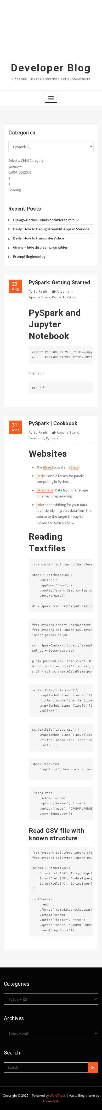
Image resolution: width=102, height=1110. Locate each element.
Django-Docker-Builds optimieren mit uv (45, 220)
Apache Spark (39, 297)
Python (72, 297)
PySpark (58, 297)
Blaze (47, 467)
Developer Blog (51, 68)
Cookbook (36, 438)
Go (92, 1067)
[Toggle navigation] (51, 98)
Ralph (40, 291)
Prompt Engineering (29, 256)
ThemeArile (51, 1101)
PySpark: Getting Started (59, 283)
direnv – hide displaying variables (40, 247)
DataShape (44, 490)
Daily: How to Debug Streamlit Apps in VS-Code (51, 229)
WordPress (58, 1095)
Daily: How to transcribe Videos (38, 238)
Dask (40, 475)
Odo (39, 504)
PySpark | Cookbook (53, 424)
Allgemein (64, 291)
